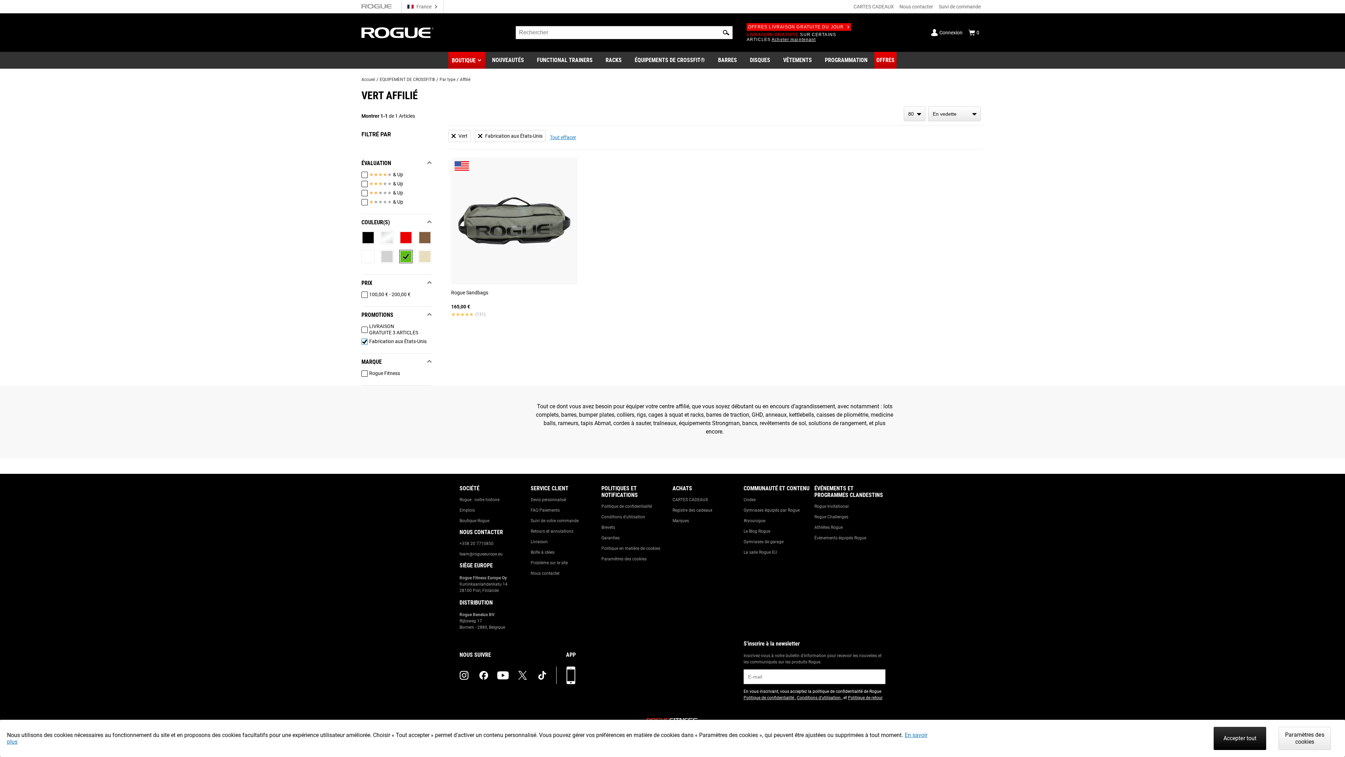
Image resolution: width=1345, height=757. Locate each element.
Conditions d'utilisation (623, 516)
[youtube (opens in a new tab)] (503, 675)
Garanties (610, 538)
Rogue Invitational (831, 506)
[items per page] (914, 114)
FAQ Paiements (545, 510)
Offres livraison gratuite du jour (796, 27)
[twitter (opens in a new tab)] (522, 675)
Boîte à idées (542, 552)
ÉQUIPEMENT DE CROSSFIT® (407, 79)
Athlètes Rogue (828, 527)
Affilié (465, 79)
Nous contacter (916, 6)
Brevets (608, 527)
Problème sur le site (549, 562)
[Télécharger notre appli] (571, 675)
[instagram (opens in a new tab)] (464, 675)
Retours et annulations (552, 531)
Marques (680, 520)
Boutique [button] (464, 60)
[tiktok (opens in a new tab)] (542, 675)
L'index (750, 499)
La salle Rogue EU (760, 552)
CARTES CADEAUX (874, 6)
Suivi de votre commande (555, 520)
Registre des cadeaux (692, 510)
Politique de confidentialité (626, 506)
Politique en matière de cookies (630, 548)
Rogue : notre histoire (479, 499)
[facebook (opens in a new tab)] (483, 675)
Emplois (467, 510)
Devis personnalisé (548, 499)
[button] (726, 32)
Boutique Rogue (474, 520)
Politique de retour (865, 697)
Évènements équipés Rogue (840, 538)
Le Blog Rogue (757, 531)
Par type (447, 79)
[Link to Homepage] (397, 33)
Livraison (539, 541)
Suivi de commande (960, 6)
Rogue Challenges (831, 516)
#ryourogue (754, 520)
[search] (624, 32)
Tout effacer (563, 137)
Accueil (368, 79)
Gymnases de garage (764, 541)
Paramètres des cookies (624, 559)
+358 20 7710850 (477, 543)
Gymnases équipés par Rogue (772, 510)
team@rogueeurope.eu (481, 554)
